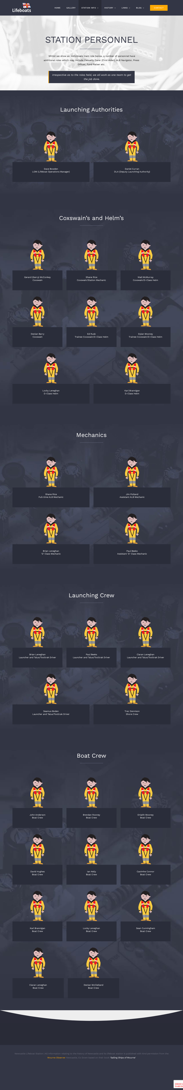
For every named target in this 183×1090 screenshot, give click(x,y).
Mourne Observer (56, 1057)
